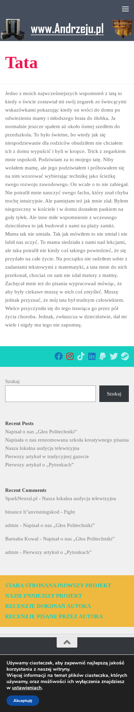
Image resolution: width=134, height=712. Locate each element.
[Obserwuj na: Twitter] (114, 356)
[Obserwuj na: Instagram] (70, 356)
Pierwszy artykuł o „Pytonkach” (39, 464)
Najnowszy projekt (79, 585)
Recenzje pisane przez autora (54, 616)
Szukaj (12, 381)
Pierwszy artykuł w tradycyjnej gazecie (47, 456)
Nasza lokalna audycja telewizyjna (42, 448)
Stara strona (26, 585)
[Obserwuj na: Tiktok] (81, 356)
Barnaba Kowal (21, 538)
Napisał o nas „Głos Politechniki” (41, 431)
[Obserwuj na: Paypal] (103, 356)
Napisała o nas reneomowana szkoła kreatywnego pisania (67, 440)
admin (12, 525)
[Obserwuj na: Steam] (125, 356)
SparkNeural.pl (21, 498)
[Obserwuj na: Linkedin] (92, 356)
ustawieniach (27, 688)
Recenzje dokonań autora (48, 606)
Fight (69, 512)
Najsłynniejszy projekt (43, 596)
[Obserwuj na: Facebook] (59, 356)
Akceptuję (22, 700)
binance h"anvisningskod (32, 512)
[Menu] (125, 8)
